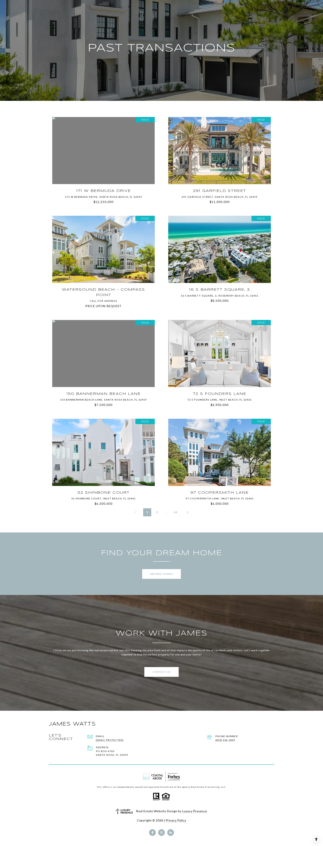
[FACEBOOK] (152, 832)
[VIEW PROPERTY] (103, 146)
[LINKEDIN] (170, 832)
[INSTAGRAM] (161, 832)
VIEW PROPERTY (103, 148)
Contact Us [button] (161, 671)
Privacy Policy (176, 820)
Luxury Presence (194, 811)
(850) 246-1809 (225, 740)
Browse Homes (161, 573)
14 (175, 512)
